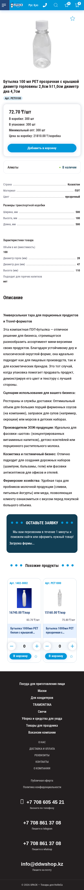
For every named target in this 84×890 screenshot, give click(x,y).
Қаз (36, 5)
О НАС (42, 742)
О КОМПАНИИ (42, 768)
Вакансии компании (42, 732)
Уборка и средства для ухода (42, 718)
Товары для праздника (42, 725)
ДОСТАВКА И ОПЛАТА (42, 748)
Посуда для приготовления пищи (42, 684)
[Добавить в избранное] (73, 18)
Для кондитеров (42, 698)
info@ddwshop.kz (42, 864)
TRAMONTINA (42, 705)
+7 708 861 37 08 (42, 822)
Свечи (42, 712)
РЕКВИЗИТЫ (42, 755)
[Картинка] (42, 75)
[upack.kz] (15, 5)
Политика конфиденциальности (42, 787)
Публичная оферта (42, 780)
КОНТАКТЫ (42, 761)
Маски (42, 691)
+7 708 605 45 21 (45, 802)
